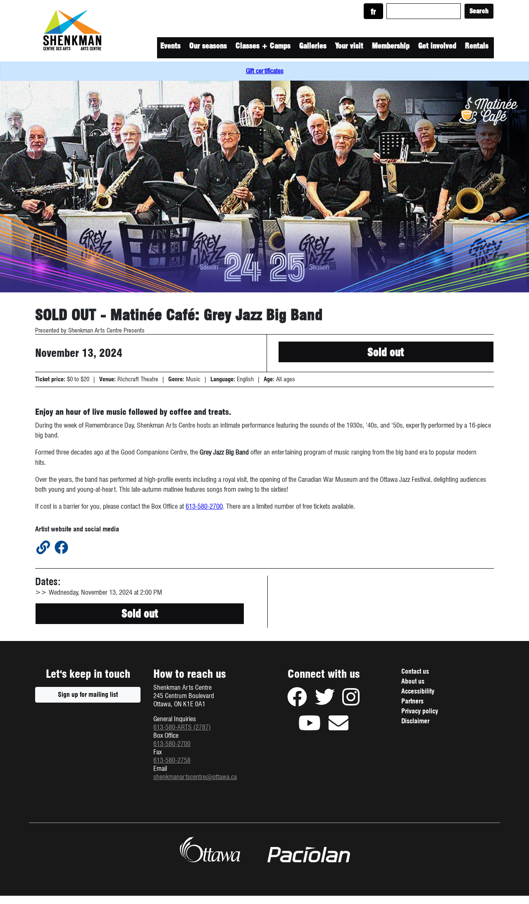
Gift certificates (265, 71)
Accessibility (417, 691)
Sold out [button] (385, 352)
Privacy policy (429, 712)
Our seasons (208, 45)
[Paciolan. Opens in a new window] (308, 855)
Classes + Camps (263, 45)
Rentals (476, 45)
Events (170, 45)
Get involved (437, 45)
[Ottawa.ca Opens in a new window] (210, 849)
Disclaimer (425, 722)
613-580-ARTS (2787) (182, 727)
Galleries (312, 45)
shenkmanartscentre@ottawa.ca (195, 777)
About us (412, 681)
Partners (412, 701)
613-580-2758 (172, 760)
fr (373, 12)
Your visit (349, 45)
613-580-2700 (204, 506)
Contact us (415, 671)
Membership (391, 45)
